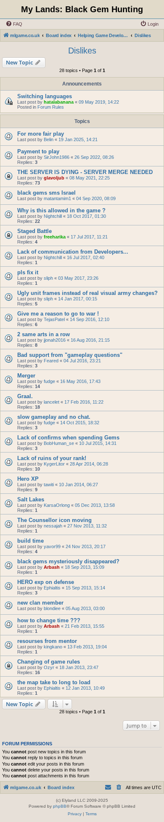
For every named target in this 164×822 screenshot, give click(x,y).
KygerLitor (54, 463)
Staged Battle (34, 231)
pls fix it (27, 272)
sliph (48, 278)
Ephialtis (52, 587)
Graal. (25, 396)
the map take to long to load (53, 682)
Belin (48, 139)
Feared (51, 360)
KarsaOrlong (57, 505)
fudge (49, 381)
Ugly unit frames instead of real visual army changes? (87, 293)
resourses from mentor (47, 641)
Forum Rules (50, 107)
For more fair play (40, 134)
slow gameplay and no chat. (53, 417)
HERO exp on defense (45, 582)
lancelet (51, 401)
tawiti (49, 484)
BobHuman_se (59, 443)
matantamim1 (57, 198)
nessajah (53, 525)
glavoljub (54, 177)
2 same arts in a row (43, 334)
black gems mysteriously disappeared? (68, 561)
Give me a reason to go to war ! (58, 314)
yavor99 (52, 546)
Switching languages (44, 96)
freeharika (55, 236)
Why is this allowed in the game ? (61, 210)
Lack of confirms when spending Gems (68, 437)
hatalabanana (59, 101)
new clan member (40, 603)
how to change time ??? (48, 620)
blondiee (52, 608)
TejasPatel (54, 319)
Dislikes (82, 50)
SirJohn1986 (56, 157)
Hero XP (28, 479)
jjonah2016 (55, 340)
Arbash (52, 567)
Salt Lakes (30, 499)
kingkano (53, 646)
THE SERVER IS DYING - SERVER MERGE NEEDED (85, 172)
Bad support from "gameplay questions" (69, 355)
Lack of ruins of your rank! (51, 458)
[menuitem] (14, 24)
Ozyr (49, 667)
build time (30, 541)
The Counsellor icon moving (54, 520)
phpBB (59, 806)
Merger (26, 375)
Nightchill (53, 216)
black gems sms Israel (46, 193)
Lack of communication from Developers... (72, 252)
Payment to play (38, 151)
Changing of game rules (48, 662)
